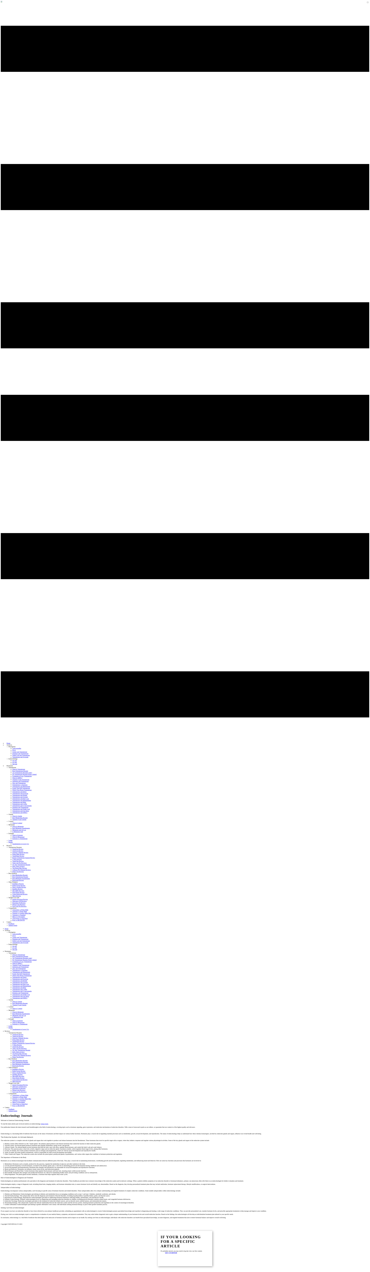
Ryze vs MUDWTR (18, 920)
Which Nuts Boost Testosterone (22, 790)
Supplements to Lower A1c (20, 844)
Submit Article (12, 925)
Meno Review (16, 896)
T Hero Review (17, 859)
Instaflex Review (17, 889)
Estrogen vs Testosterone (19, 838)
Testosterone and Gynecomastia (22, 806)
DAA (14, 750)
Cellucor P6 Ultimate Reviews (21, 870)
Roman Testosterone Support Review (23, 858)
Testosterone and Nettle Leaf (21, 809)
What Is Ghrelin (17, 816)
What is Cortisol (17, 823)
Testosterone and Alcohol (20, 797)
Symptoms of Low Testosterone (22, 776)
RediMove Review (18, 884)
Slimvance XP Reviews (19, 901)
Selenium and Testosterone (20, 781)
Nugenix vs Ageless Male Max (21, 913)
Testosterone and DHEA (19, 812)
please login (44, 1124)
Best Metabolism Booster (20, 818)
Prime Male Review (18, 854)
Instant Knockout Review (20, 899)
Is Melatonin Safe (17, 832)
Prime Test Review (18, 871)
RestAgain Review (18, 880)
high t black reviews (18, 866)
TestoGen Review (17, 851)
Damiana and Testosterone (20, 753)
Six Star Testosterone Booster (21, 865)
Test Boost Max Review (19, 868)
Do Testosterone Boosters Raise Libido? (24, 774)
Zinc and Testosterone (19, 783)
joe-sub (14, 760)
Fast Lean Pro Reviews (19, 906)
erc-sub (14, 762)
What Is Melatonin (18, 826)
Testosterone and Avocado (20, 757)
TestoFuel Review (17, 849)
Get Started (171, 1253)
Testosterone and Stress (19, 792)
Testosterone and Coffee (19, 804)
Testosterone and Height (19, 795)
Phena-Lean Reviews (18, 904)
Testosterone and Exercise (20, 793)
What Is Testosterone (18, 769)
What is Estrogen (17, 835)
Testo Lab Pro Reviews (19, 863)
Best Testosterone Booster (20, 771)
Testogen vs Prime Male (19, 911)
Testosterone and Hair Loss (20, 799)
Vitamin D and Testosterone (20, 779)
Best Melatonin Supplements (21, 828)
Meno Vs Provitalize (18, 917)
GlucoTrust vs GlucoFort (20, 918)
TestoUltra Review (18, 861)
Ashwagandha (16, 748)
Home (6, 929)
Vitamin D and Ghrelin (19, 819)
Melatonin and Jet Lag (19, 830)
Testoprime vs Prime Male (20, 910)
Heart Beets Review (18, 892)
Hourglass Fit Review (19, 903)
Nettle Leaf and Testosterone (21, 755)
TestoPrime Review (18, 856)
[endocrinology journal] (1, 2)
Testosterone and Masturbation (21, 800)
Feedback (11, 924)
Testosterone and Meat (19, 802)
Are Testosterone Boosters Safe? (22, 773)
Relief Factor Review (18, 885)
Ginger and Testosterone (19, 752)
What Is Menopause (18, 837)
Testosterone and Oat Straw (20, 811)
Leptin (10, 840)
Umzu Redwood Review (20, 894)
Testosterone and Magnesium (21, 786)
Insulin (10, 842)
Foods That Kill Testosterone (21, 788)
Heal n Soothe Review (19, 887)
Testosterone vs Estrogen (19, 785)
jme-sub (14, 949)
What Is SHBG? (17, 778)
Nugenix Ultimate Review (20, 852)
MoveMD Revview (18, 891)
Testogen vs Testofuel (19, 915)
